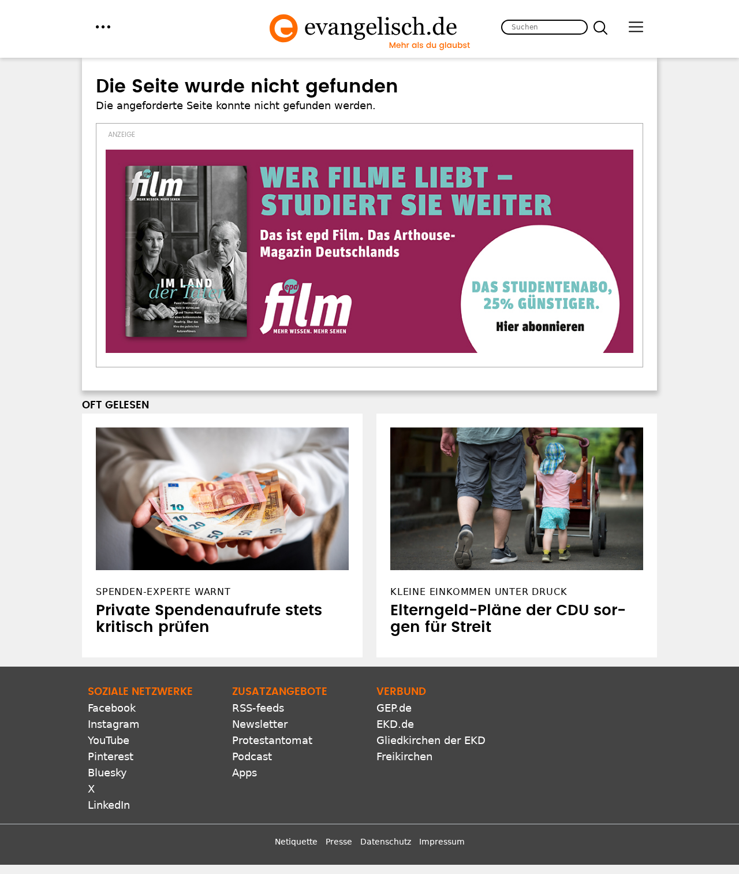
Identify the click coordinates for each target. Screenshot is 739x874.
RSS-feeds (258, 708)
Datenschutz (385, 841)
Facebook (112, 708)
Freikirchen (404, 756)
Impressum (442, 841)
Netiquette (296, 841)
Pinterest (110, 756)
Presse (339, 841)
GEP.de (394, 708)
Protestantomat (272, 740)
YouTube (108, 740)
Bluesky (107, 773)
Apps (244, 773)
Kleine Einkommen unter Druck (478, 591)
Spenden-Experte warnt (163, 591)
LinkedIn (109, 805)
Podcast (252, 756)
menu (103, 27)
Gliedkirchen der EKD (431, 740)
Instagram (114, 724)
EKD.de (395, 724)
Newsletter (260, 724)
